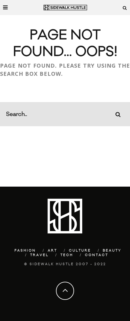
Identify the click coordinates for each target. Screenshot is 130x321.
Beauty (112, 251)
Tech (66, 255)
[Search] (125, 7)
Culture (80, 251)
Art (52, 251)
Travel (39, 255)
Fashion (25, 251)
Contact (96, 255)
